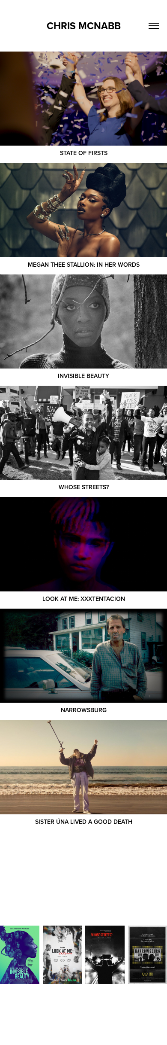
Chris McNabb (84, 25)
